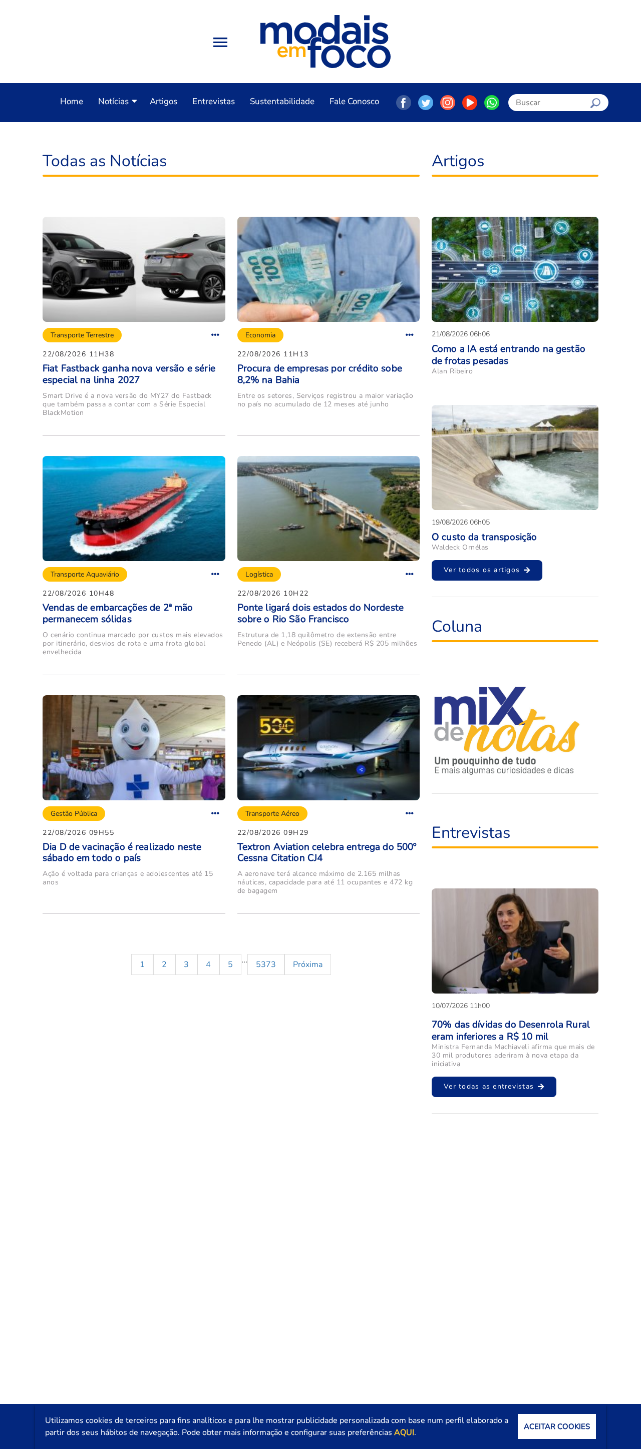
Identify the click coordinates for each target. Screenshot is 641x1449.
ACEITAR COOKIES (557, 1426)
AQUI (404, 1432)
